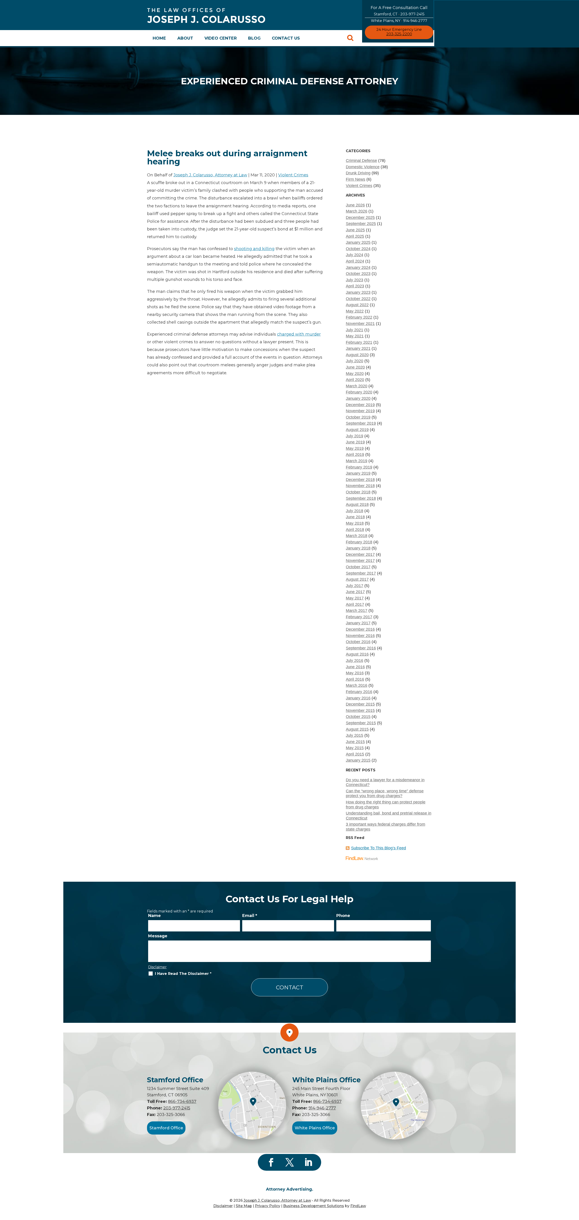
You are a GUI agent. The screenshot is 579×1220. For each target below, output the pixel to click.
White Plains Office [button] (315, 1127)
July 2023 (354, 280)
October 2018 (358, 492)
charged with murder (299, 334)
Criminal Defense (361, 160)
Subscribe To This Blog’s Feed (378, 848)
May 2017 (355, 598)
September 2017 (361, 573)
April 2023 (355, 286)
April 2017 (355, 604)
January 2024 (358, 267)
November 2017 (360, 560)
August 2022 (357, 305)
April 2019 (355, 454)
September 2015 (361, 723)
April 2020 (355, 379)
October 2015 (358, 716)
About (185, 38)
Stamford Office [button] (166, 1127)
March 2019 (356, 461)
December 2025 (360, 217)
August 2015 (357, 729)
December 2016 (360, 629)
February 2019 (359, 467)
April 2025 (355, 236)
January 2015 (358, 760)
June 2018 (355, 517)
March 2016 (356, 685)
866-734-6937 (182, 1101)
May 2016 (355, 673)
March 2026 (356, 211)
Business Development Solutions (313, 1206)
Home (159, 38)
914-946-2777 (415, 21)
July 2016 (354, 660)
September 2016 (361, 648)
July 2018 (354, 511)
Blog (254, 38)
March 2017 (356, 610)
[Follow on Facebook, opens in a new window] (271, 1162)
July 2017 (354, 585)
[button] (574, 1187)
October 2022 (358, 298)
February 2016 (359, 691)
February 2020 (359, 392)
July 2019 (354, 436)
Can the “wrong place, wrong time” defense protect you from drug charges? (385, 793)
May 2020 (355, 373)
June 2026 (355, 205)
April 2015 (355, 754)
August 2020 (357, 355)
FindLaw (358, 1206)
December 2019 (360, 405)
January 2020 (358, 398)
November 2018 (360, 485)
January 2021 (358, 348)
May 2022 (355, 311)
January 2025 (358, 242)
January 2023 (358, 292)
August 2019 (357, 429)
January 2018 (358, 548)
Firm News (355, 179)
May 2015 (355, 748)
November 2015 (360, 710)
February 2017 (359, 617)
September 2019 (361, 423)
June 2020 (355, 367)
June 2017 (355, 592)
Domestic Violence (363, 167)
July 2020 (354, 361)
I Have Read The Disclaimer (183, 973)
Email (249, 915)
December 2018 (360, 479)
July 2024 (354, 255)
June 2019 (355, 442)
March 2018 (356, 535)
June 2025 (355, 230)
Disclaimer (157, 967)
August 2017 (357, 579)
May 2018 (355, 523)
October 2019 (358, 417)
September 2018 (361, 498)
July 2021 (354, 330)
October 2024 (358, 248)
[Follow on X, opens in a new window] (289, 1162)
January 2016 (358, 698)
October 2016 (358, 642)
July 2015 (354, 735)
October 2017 (358, 567)
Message (157, 935)
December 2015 (360, 704)
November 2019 (360, 411)
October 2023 (358, 273)
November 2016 (360, 635)
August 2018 (357, 504)
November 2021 (360, 323)
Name (154, 915)
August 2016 (357, 654)
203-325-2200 (399, 34)
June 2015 (355, 741)
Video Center (220, 38)
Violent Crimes (293, 175)
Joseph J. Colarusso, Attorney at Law (210, 175)
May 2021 (355, 336)
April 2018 (355, 529)
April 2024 (355, 261)
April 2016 (355, 679)
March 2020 (356, 386)
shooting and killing (254, 248)
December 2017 (360, 554)
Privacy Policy (267, 1206)
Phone (343, 915)
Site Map (244, 1206)
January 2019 (358, 473)
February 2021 (359, 342)
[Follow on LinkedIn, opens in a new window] (308, 1162)
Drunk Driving (358, 173)
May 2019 (355, 448)
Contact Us (286, 38)
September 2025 (361, 223)
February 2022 (359, 317)
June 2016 (355, 667)
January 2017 (358, 623)
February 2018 (359, 542)
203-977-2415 (412, 14)
